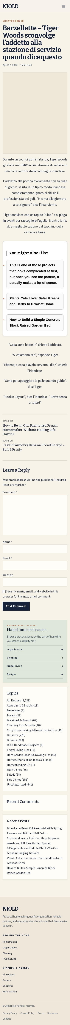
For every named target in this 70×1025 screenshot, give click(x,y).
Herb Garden (10, 992)
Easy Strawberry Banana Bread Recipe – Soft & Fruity (34, 445)
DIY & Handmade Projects (23, 745)
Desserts (12, 735)
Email (7, 558)
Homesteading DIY (19, 765)
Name (7, 542)
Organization (10, 948)
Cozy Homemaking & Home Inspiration (32, 730)
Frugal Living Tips (18, 750)
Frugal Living (9, 959)
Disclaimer (52, 1013)
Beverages (13, 710)
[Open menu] (63, 6)
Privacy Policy (10, 1013)
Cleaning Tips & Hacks (21, 725)
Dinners (12, 740)
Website (8, 575)
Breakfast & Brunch (19, 720)
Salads (11, 775)
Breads (11, 715)
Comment (10, 492)
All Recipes (14, 700)
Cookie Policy (27, 1013)
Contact (7, 1019)
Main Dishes (14, 770)
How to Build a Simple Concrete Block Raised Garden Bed (35, 322)
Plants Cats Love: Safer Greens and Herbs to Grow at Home (35, 301)
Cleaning (7, 953)
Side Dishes (14, 780)
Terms (41, 1013)
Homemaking (10, 942)
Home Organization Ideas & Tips (27, 760)
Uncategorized (16, 785)
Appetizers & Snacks (20, 705)
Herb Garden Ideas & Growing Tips (28, 755)
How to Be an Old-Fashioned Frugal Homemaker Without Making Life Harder (30, 428)
